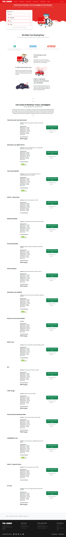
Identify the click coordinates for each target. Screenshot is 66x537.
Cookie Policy (61, 534)
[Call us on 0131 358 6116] (60, 2)
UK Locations (11, 516)
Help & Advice (42, 1)
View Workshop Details (52, 131)
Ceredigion (20, 516)
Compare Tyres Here (52, 126)
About (49, 1)
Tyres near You (35, 1)
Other (11, 24)
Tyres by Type (28, 1)
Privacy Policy (54, 534)
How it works (59, 524)
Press (58, 529)
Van (11, 21)
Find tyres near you (41, 524)
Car (10, 14)
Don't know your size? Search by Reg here (19, 27)
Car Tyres (15, 1)
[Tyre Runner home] (7, 1)
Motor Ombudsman (25, 526)
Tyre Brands (21, 1)
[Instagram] (18, 534)
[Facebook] (14, 534)
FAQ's (58, 526)
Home (7, 516)
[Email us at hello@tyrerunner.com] (63, 2)
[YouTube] (23, 534)
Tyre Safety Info (24, 524)
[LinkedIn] (16, 534)
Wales (16, 516)
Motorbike (12, 17)
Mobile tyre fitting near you (42, 526)
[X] (21, 534)
